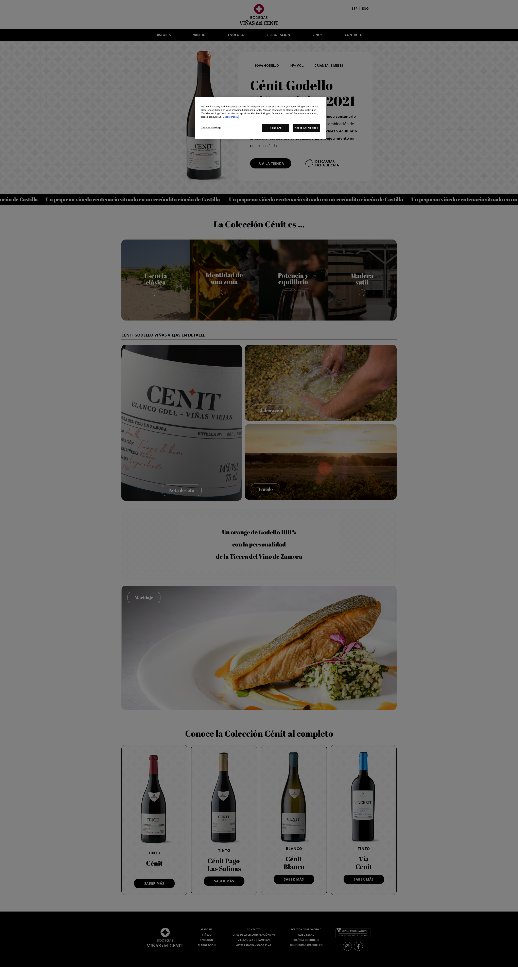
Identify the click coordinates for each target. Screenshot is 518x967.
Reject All (276, 127)
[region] (260, 118)
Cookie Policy (230, 116)
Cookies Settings (211, 127)
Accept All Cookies (306, 127)
